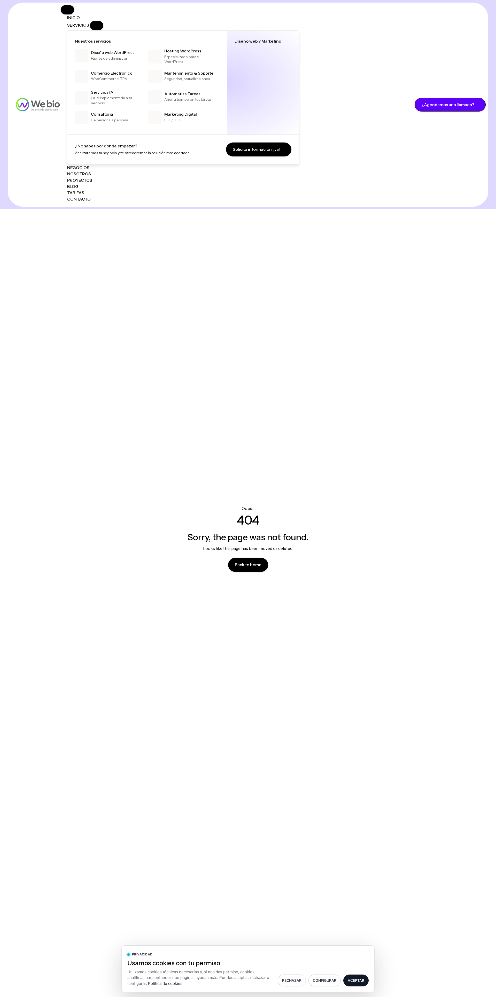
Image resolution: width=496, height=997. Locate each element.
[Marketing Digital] (155, 117)
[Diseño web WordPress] (81, 55)
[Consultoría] (81, 117)
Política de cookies (165, 983)
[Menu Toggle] (67, 9)
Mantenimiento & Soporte (188, 73)
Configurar (324, 980)
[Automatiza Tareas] (155, 97)
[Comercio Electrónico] (81, 76)
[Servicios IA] (81, 98)
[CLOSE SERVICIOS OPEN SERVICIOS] (96, 25)
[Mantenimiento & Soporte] (155, 76)
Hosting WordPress (182, 51)
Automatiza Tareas (182, 93)
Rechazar (291, 980)
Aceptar (356, 980)
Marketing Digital (180, 114)
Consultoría (102, 114)
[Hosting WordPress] (155, 57)
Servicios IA (102, 92)
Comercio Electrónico (112, 73)
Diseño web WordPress (113, 52)
